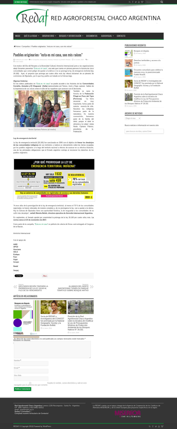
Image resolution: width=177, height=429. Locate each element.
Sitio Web (17, 375)
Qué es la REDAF (30, 35)
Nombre (17, 360)
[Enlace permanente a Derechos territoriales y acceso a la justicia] (129, 66)
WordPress (47, 426)
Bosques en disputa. (141, 51)
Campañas (26, 46)
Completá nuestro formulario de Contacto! (31, 413)
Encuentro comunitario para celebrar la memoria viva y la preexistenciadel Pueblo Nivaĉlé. (148, 72)
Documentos (91, 35)
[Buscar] (162, 2)
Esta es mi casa (40, 68)
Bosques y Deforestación (70, 35)
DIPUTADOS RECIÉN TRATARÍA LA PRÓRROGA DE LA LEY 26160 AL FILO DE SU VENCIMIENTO (33, 287)
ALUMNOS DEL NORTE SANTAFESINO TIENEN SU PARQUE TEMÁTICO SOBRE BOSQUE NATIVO (72, 287)
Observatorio (48, 35)
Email (16, 368)
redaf (25, 59)
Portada (68, 59)
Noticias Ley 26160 (59, 59)
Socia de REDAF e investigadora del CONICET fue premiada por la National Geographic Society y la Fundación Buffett (52, 320)
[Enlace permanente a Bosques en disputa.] (129, 57)
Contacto (121, 35)
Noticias (50, 59)
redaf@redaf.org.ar (27, 409)
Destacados (43, 59)
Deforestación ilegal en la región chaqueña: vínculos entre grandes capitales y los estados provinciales (66, 2)
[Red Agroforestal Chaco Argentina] (88, 26)
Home (18, 46)
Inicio (17, 35)
